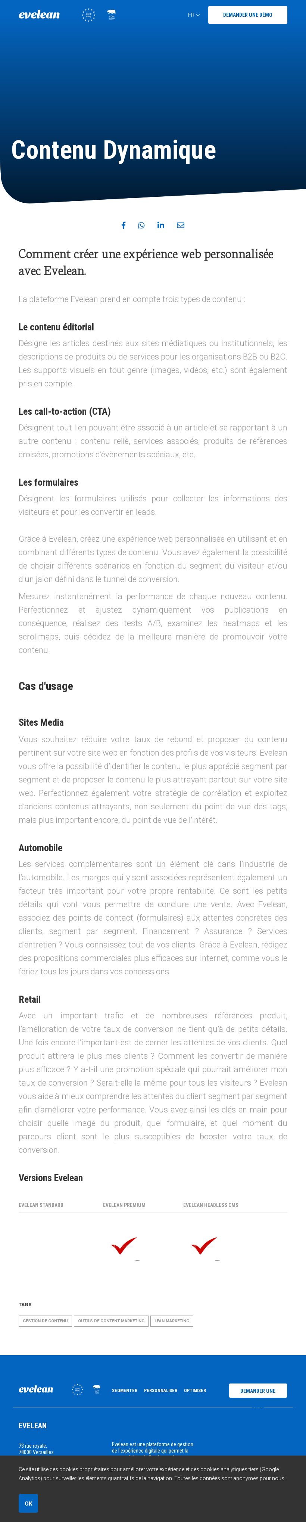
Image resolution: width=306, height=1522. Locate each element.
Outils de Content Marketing (111, 1321)
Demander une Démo (247, 15)
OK (28, 1503)
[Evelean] (67, 20)
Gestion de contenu (45, 1321)
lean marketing (171, 1321)
